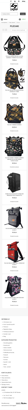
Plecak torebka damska (14, 124)
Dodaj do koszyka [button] (14, 63)
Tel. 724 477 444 (7, 395)
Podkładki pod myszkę (8, 352)
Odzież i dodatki (7, 347)
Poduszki (5, 354)
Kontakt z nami (7, 334)
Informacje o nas (7, 322)
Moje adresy (4, 380)
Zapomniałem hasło (6, 382)
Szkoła (5, 364)
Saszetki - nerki (7, 362)
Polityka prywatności (8, 331)
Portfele (5, 359)
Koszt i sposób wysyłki (9, 324)
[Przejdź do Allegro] (19, 1)
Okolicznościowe (7, 350)
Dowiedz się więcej (14, 167)
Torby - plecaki (12, 22)
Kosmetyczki (6, 345)
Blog (4, 336)
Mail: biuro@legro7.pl (8, 397)
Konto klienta (4, 375)
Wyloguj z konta (5, 384)
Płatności (5, 326)
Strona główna (4, 22)
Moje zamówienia (5, 377)
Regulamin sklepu (7, 329)
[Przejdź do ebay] (23, 1)
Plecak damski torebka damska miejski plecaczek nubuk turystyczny (14, 159)
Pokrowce (5, 357)
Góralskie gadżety (7, 343)
